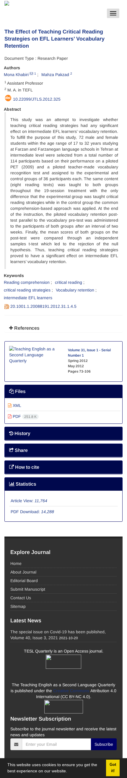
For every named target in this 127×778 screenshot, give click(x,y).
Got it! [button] (113, 768)
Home (16, 563)
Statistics (25, 484)
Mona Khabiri (16, 74)
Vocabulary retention (75, 290)
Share (21, 450)
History (21, 433)
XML (16, 405)
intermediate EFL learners (28, 297)
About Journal (23, 572)
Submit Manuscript (27, 589)
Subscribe (104, 744)
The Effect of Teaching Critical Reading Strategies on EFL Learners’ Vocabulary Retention (54, 39)
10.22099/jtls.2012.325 (37, 99)
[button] (69, 772)
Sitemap (18, 606)
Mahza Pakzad (55, 74)
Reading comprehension (27, 282)
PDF (24, 416)
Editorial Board (24, 580)
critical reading (68, 282)
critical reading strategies (27, 290)
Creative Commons (71, 690)
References (26, 328)
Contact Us (20, 597)
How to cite (26, 467)
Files (20, 391)
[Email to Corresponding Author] (31, 73)
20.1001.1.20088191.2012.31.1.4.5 (43, 306)
